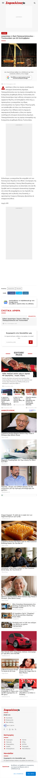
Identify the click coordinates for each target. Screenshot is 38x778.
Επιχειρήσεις (10, 744)
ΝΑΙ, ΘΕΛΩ (31, 774)
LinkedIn (12, 729)
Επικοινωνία (9, 720)
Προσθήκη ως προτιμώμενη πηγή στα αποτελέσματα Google (20, 77)
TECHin (24, 740)
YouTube (10, 729)
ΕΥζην (24, 742)
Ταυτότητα (9, 718)
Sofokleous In (15, 3)
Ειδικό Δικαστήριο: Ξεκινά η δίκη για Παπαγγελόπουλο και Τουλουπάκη (16, 319)
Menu (3, 3)
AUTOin (24, 744)
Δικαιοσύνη (11, 288)
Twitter (7, 729)
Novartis (19, 288)
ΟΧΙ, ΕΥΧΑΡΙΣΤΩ (18, 774)
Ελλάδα (4, 33)
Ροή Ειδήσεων (26, 748)
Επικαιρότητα (32, 316)
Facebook (5, 729)
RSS (15, 729)
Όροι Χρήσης (9, 722)
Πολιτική (8, 742)
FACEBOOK (12, 293)
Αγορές (8, 746)
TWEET (19, 293)
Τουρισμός (25, 746)
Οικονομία (9, 740)
